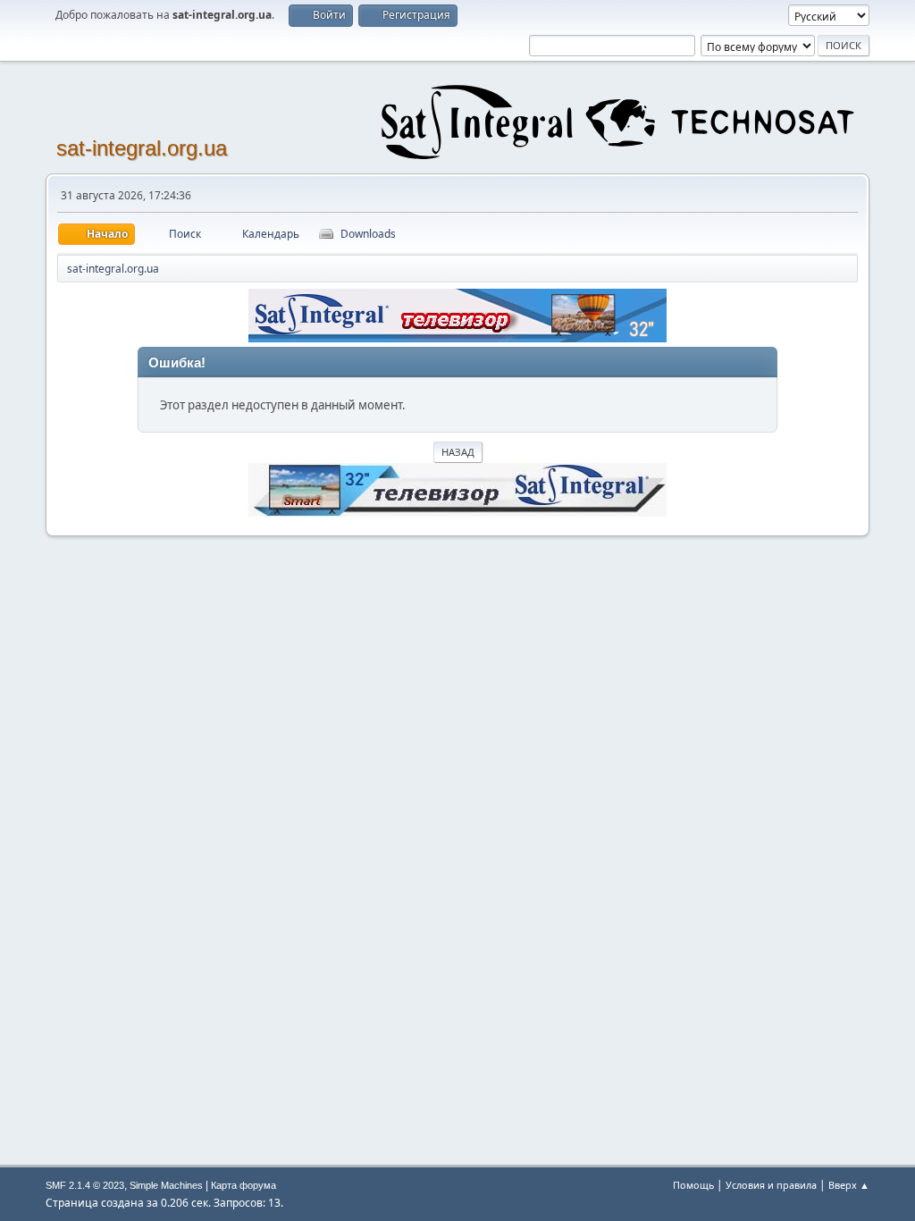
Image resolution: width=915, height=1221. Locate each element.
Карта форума (243, 1185)
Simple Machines (166, 1185)
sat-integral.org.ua (141, 148)
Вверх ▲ (848, 1185)
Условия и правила (771, 1185)
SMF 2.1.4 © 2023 (85, 1185)
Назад (457, 452)
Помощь (693, 1185)
